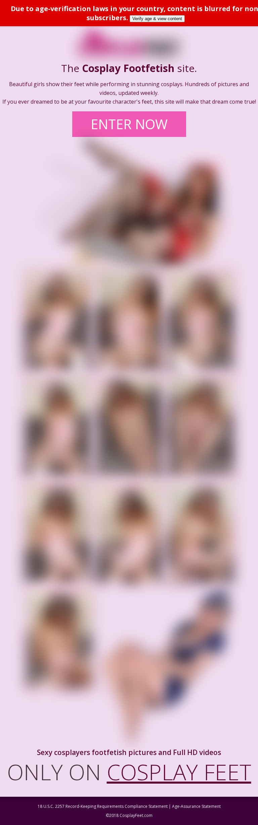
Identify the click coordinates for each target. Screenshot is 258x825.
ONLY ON (129, 772)
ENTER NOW (129, 124)
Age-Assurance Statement (196, 806)
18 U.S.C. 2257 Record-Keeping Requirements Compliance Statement (103, 806)
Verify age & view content (157, 18)
